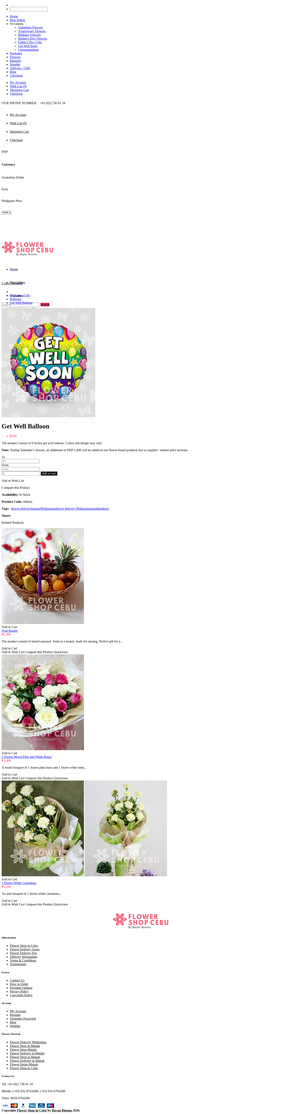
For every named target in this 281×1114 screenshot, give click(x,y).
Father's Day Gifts (30, 42)
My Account (18, 82)
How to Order (19, 984)
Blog (13, 1022)
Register (15, 1015)
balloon (104, 508)
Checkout (16, 93)
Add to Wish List (13, 480)
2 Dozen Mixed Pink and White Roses (27, 757)
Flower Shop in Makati (25, 1057)
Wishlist (15, 1026)
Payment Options (21, 987)
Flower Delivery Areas (24, 949)
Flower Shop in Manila (25, 1046)
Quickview (61, 652)
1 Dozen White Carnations (19, 883)
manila (95, 508)
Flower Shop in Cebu (24, 945)
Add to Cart (49, 473)
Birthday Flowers (29, 35)
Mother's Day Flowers (32, 38)
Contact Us (17, 980)
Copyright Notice (21, 995)
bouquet (36, 508)
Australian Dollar (13, 177)
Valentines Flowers (30, 27)
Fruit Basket (9, 630)
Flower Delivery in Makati (27, 1060)
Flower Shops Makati (24, 1064)
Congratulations (28, 49)
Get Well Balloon (21, 302)
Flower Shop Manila (23, 1049)
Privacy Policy (19, 991)
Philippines (48, 508)
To (3, 457)
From (5, 465)
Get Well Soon (27, 46)
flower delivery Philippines (73, 508)
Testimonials (18, 964)
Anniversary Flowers (31, 31)
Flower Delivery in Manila (27, 1053)
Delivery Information (23, 956)
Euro (5, 189)
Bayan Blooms (62, 1110)
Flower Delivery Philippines (28, 1042)
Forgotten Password (23, 1018)
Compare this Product (16, 487)
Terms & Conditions (23, 960)
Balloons (15, 299)
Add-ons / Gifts (20, 295)
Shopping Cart (19, 90)
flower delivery (21, 508)
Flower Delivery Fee (23, 953)
